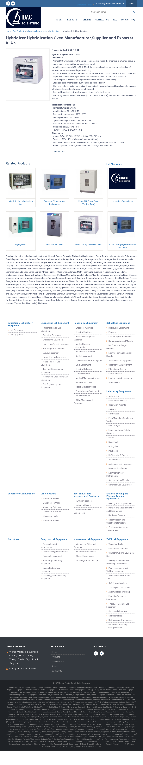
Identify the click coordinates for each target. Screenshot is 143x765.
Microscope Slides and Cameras (85, 545)
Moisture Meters (83, 505)
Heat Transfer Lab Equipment (56, 344)
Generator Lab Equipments (121, 485)
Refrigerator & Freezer (118, 455)
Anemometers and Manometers (83, 511)
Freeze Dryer (114, 426)
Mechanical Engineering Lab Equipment (54, 378)
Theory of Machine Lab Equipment (117, 605)
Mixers (112, 438)
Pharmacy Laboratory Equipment (51, 562)
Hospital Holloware (84, 369)
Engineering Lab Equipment (55, 323)
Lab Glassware (48, 493)
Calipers (112, 409)
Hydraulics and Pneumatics (121, 620)
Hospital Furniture (84, 332)
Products (71, 19)
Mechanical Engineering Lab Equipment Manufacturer (94, 692)
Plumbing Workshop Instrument (116, 598)
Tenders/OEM (58, 661)
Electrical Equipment (52, 335)
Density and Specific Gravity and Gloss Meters (120, 509)
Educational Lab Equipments (44, 697)
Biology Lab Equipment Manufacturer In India (116, 687)
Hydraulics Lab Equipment (54, 357)
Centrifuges (114, 414)
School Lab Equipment (118, 323)
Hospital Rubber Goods (86, 387)
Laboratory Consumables (21, 493)
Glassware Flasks (51, 516)
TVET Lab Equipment (117, 539)
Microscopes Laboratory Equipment (73, 690)
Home (58, 19)
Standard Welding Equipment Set (120, 554)
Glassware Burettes (52, 512)
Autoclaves (114, 396)
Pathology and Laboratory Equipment (53, 577)
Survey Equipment (51, 353)
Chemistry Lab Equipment (120, 336)
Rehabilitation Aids (84, 382)
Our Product (18, 31)
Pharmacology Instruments (55, 551)
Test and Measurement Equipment (52, 370)
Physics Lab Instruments (89, 697)
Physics (112, 332)
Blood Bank (113, 442)
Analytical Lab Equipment (54, 539)
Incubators (113, 451)
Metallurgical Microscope (87, 560)
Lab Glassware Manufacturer (110, 697)
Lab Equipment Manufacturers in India (38, 692)
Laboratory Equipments (36, 31)
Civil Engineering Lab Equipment (51, 386)
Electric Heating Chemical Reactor (119, 354)
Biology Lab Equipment (119, 328)
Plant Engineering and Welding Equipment (117, 569)
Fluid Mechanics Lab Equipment (51, 329)
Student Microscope (85, 556)
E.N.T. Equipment (83, 365)
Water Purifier (115, 459)
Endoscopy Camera (84, 328)
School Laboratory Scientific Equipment (82, 687)
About (131, 3)
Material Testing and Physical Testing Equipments (117, 496)
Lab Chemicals (115, 374)
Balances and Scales (118, 400)
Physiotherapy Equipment (87, 391)
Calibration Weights (117, 405)
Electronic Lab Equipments (61, 695)
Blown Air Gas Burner (118, 468)
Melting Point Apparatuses (121, 503)
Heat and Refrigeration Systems (85, 338)
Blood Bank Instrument (86, 352)
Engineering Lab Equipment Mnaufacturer (33, 695)
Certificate (13, 539)
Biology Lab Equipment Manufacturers (103, 690)
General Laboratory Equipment (50, 569)
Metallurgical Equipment (54, 348)
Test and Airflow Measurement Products (86, 495)
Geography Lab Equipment (120, 365)
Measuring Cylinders (52, 507)
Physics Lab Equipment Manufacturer (22, 690)
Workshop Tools (116, 544)
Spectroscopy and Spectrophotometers (116, 521)
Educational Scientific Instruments (52, 687)
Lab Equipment (16, 330)
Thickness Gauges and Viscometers (117, 528)
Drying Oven (54, 31)
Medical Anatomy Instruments (82, 345)
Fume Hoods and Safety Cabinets (118, 431)
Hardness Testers (117, 515)
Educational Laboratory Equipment (20, 324)
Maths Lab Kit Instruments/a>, (67, 697)
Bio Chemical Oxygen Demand (116, 347)
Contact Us (102, 19)
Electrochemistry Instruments (115, 474)
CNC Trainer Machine (118, 583)
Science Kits (114, 382)
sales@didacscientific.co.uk (23, 668)
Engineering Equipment (53, 340)
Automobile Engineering (119, 592)
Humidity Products (84, 501)
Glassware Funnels (51, 503)
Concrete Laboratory (118, 611)
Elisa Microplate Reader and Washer (119, 419)
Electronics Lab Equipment (121, 378)
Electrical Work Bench (118, 548)
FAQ (115, 19)
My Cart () (128, 19)
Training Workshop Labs (119, 587)
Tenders (86, 19)
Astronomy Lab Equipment (120, 360)
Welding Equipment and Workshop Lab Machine (117, 562)
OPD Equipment (83, 374)
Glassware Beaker (51, 498)
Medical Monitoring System (88, 378)
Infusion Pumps (83, 396)
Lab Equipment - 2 (18, 335)
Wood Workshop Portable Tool (118, 577)
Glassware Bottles (51, 520)
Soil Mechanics (115, 616)
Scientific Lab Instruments (26, 700)
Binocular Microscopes (86, 551)
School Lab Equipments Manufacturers (106, 695)
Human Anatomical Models (121, 341)
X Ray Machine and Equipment (83, 401)
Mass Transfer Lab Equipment (50, 363)
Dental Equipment (84, 356)
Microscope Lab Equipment (88, 539)
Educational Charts (117, 369)
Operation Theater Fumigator (89, 360)
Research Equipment (52, 556)
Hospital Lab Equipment (86, 323)
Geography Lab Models (119, 480)
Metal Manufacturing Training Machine (116, 626)
